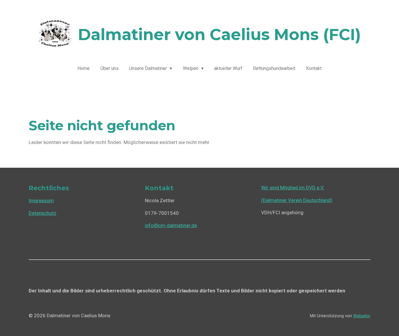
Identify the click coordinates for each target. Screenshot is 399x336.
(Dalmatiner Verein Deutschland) (296, 200)
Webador (361, 315)
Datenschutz (42, 213)
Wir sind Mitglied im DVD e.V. (292, 188)
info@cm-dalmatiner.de (171, 225)
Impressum (41, 200)
